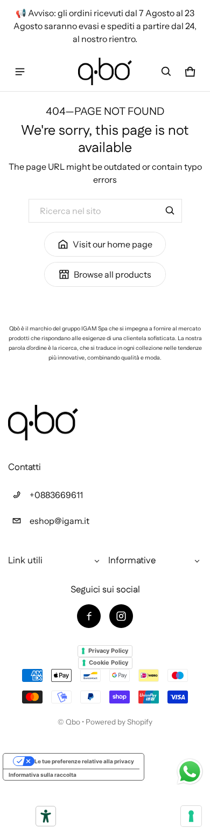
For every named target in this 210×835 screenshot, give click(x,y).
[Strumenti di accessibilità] (46, 816)
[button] (166, 72)
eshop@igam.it (59, 520)
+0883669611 (56, 494)
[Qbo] (105, 71)
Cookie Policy (108, 662)
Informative (132, 560)
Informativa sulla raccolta (42, 774)
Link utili (25, 560)
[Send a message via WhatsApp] (190, 771)
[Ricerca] (170, 211)
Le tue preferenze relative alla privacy (84, 761)
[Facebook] (89, 616)
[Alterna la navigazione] (20, 72)
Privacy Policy (108, 650)
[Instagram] (121, 616)
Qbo (73, 721)
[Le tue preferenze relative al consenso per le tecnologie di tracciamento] (191, 816)
